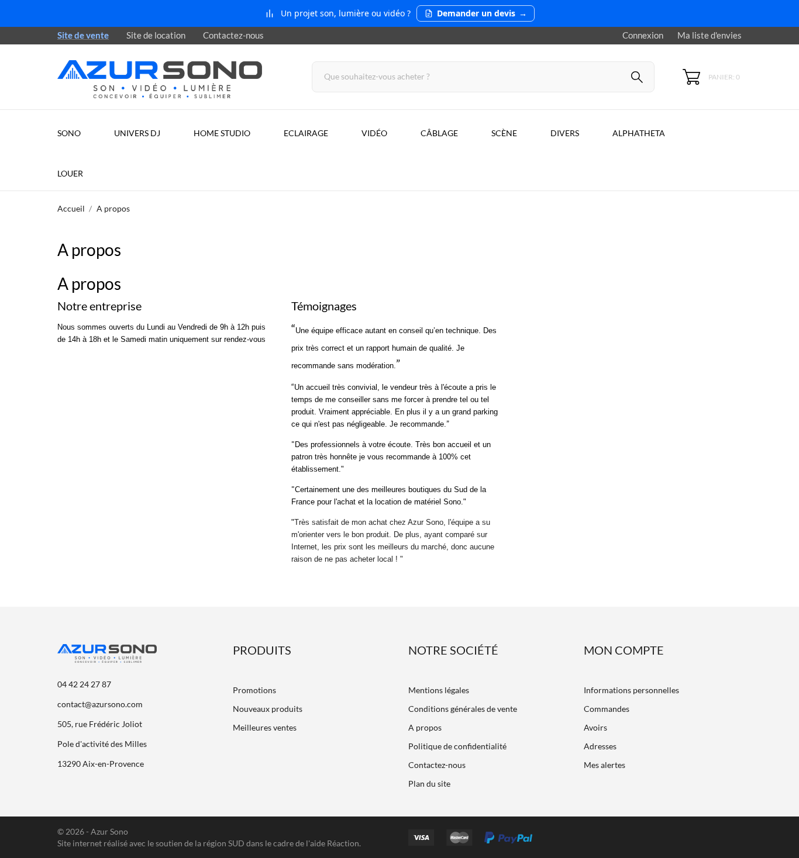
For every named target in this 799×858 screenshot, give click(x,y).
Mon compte (624, 650)
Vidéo (374, 133)
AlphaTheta (638, 133)
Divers (564, 133)
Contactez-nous (233, 35)
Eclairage (306, 133)
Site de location (155, 35)
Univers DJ (137, 133)
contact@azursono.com (100, 704)
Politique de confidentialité (457, 746)
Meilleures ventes (265, 727)
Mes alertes (604, 765)
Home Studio (222, 133)
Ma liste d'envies (709, 35)
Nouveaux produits (267, 709)
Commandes (606, 709)
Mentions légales (438, 690)
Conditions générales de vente (462, 709)
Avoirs (595, 727)
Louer (70, 173)
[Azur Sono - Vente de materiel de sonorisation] (171, 77)
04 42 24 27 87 (84, 684)
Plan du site (429, 783)
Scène (504, 133)
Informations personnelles (631, 690)
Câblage (439, 133)
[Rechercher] (637, 79)
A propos (425, 727)
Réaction (343, 843)
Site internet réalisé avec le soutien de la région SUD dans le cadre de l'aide (192, 843)
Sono (69, 133)
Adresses (600, 746)
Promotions (254, 690)
